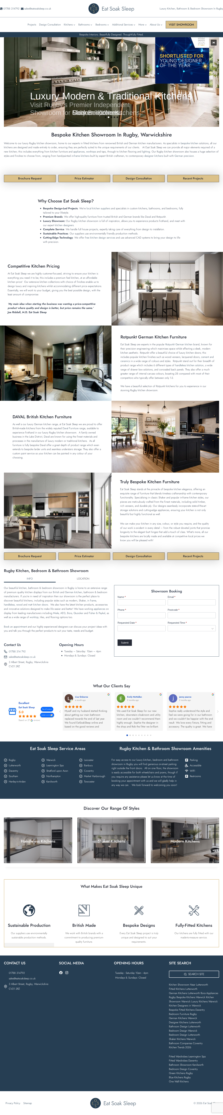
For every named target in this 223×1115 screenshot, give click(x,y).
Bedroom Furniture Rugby (183, 1014)
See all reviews (47, 709)
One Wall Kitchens (179, 1081)
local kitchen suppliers (98, 208)
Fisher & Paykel (97, 613)
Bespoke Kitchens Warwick (190, 997)
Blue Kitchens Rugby (180, 1077)
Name (122, 597)
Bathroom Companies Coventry (186, 1043)
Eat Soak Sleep (27, 707)
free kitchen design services (100, 237)
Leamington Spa (55, 765)
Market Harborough (94, 776)
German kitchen (73, 592)
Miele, (56, 613)
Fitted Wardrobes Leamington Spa (187, 1056)
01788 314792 (17, 973)
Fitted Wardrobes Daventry (183, 1060)
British (56, 592)
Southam (13, 776)
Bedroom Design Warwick (183, 1031)
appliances (79, 151)
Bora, (70, 613)
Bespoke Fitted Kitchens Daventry (187, 1010)
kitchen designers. (64, 225)
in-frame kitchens (80, 156)
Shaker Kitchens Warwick (182, 1039)
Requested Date (127, 622)
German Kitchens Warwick (183, 1018)
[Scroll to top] (215, 1105)
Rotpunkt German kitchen (179, 344)
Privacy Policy (13, 1103)
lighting (146, 151)
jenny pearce (185, 696)
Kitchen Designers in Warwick (185, 1005)
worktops (91, 151)
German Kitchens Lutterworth (184, 993)
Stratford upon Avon (57, 771)
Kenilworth (51, 781)
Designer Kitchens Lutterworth (185, 1022)
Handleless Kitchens (38, 841)
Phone (122, 610)
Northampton (53, 776)
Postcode (173, 610)
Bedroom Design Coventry (183, 1069)
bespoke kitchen (190, 143)
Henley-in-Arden (17, 781)
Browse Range (38, 848)
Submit (124, 642)
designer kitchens (154, 156)
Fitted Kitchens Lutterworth (183, 989)
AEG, (63, 613)
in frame (91, 600)
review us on (45, 715)
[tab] (30, 579)
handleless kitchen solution (189, 365)
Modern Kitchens (185, 841)
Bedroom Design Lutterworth (184, 1035)
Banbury (88, 765)
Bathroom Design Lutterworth (184, 1026)
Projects (32, 24)
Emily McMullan (134, 696)
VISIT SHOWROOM (181, 25)
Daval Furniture (71, 428)
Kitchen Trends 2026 (180, 1047)
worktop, (34, 617)
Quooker (78, 613)
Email (171, 597)
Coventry (89, 771)
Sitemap (27, 1103)
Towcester (89, 781)
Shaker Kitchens (111, 841)
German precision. (185, 156)
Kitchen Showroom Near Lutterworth (188, 985)
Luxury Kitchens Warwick (204, 1001)
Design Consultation (50, 24)
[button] (213, 42)
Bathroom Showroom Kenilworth (186, 1065)
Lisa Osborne (81, 696)
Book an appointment (15, 627)
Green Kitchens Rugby (181, 1073)
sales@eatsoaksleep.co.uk (22, 657)
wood (19, 604)
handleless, (10, 604)
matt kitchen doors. (38, 604)
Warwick (51, 760)
